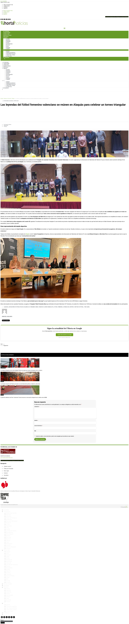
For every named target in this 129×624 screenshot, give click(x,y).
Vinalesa (8, 548)
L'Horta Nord (3, 367)
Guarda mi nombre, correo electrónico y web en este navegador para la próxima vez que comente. (55, 436)
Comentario (37, 406)
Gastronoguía (9, 43)
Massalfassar (9, 532)
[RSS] (4, 19)
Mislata (8, 569)
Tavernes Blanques (11, 547)
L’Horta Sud (6, 34)
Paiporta (8, 571)
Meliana (8, 535)
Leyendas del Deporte (68, 306)
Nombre (36, 420)
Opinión (7, 51)
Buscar (4, 58)
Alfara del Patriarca (11, 518)
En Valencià (6, 57)
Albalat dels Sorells (11, 513)
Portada (2, 98)
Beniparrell (9, 560)
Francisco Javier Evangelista (46, 306)
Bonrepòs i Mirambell (11, 521)
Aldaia (7, 556)
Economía (8, 41)
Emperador (9, 526)
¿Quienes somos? (7, 5)
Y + (4, 50)
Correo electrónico (38, 425)
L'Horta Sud (15, 100)
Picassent (8, 574)
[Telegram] (6, 19)
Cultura (8, 39)
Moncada (8, 537)
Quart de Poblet (10, 576)
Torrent (2, 394)
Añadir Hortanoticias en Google (64, 334)
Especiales (5, 36)
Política (8, 45)
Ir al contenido (4, 1)
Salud (7, 46)
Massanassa (9, 568)
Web (35, 430)
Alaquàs (13, 98)
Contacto (5, 8)
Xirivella (8, 582)
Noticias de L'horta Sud (7, 98)
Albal (7, 553)
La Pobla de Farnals (11, 531)
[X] (8, 19)
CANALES (5, 587)
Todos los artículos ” (5, 320)
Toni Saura (87, 306)
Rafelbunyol (9, 543)
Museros (8, 539)
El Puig (8, 524)
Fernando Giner (34, 306)
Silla (7, 579)
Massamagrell (9, 534)
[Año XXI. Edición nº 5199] (8, 4)
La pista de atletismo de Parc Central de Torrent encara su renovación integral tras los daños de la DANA (24, 397)
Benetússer (9, 561)
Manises (8, 566)
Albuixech (8, 516)
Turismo (8, 48)
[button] (64, 109)
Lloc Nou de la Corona (12, 564)
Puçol (7, 542)
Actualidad (6, 31)
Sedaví (8, 577)
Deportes (8, 40)
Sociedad (8, 47)
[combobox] (7, 621)
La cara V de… (9, 56)
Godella (8, 529)
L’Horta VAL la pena (11, 609)
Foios (7, 527)
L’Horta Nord (6, 32)
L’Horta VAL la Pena (10, 54)
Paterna (2, 381)
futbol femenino (58, 306)
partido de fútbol (79, 306)
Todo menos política (10, 53)
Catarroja (8, 563)
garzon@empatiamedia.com (7, 457)
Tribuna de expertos (10, 52)
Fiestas (7, 42)
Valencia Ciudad (7, 35)
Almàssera (9, 519)
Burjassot (8, 523)
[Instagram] (2, 19)
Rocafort (8, 545)
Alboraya (8, 514)
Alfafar (8, 558)
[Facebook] (1, 19)
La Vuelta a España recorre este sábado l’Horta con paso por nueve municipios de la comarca (21, 370)
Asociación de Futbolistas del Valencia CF (19, 306)
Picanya (8, 572)
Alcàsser (8, 555)
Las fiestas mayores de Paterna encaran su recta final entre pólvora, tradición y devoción (20, 384)
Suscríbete (6, 7)
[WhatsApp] (9, 19)
